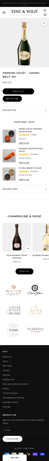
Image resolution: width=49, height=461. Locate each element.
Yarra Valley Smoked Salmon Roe (30, 130)
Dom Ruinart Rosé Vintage (17, 256)
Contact (6, 370)
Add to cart (24, 143)
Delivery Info (8, 379)
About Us (7, 356)
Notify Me (12, 98)
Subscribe (12, 439)
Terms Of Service (10, 393)
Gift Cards (7, 366)
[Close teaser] (27, 453)
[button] (15, 457)
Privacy (6, 388)
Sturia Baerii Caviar (30, 168)
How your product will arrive (15, 384)
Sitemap (6, 406)
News (5, 361)
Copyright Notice (10, 402)
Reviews (6, 375)
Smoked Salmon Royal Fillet (31, 150)
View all (24, 271)
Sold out (18, 91)
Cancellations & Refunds (13, 397)
